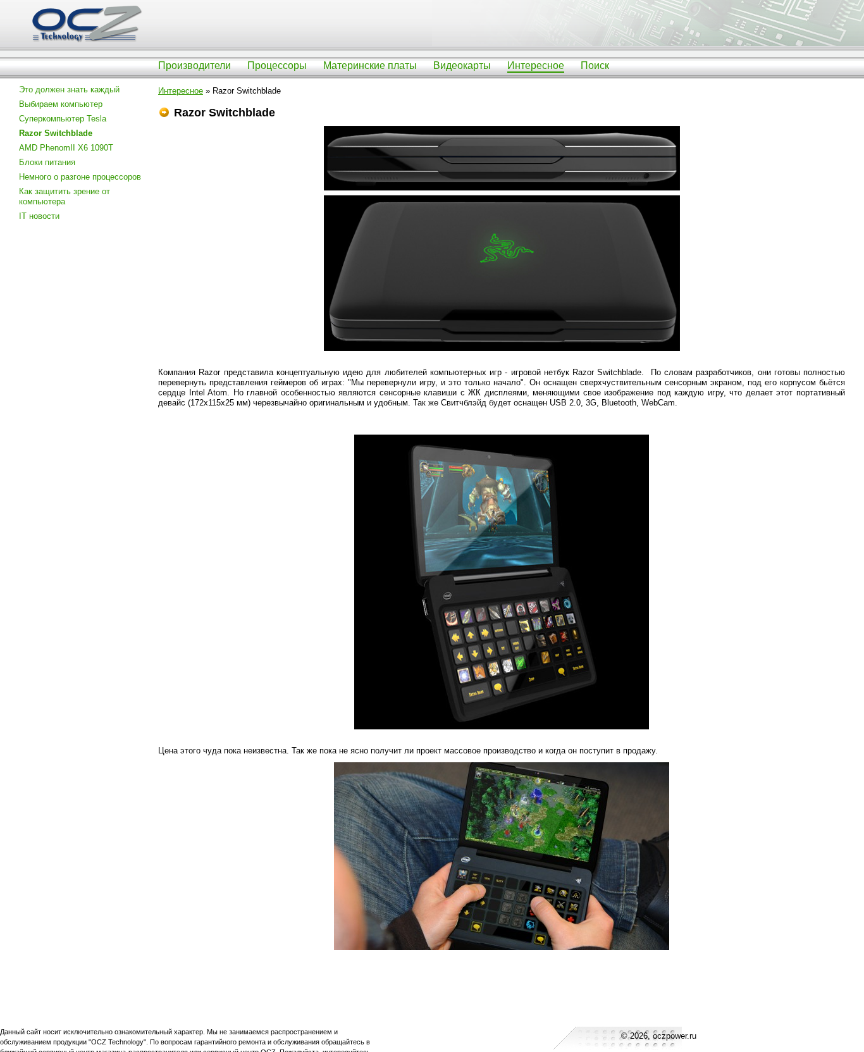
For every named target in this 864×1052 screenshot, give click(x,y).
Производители (194, 65)
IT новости (39, 216)
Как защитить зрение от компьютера (64, 196)
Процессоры (277, 65)
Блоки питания (47, 162)
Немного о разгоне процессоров (80, 177)
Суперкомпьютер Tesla (62, 118)
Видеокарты (462, 65)
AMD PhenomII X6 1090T (66, 147)
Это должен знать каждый (69, 89)
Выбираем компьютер (60, 104)
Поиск (595, 65)
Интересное (535, 65)
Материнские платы (370, 65)
